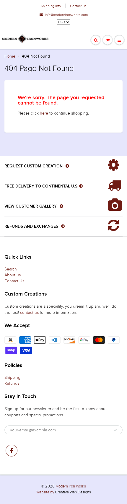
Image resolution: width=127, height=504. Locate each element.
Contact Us (78, 6)
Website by (45, 492)
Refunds (11, 383)
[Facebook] (11, 450)
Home (9, 56)
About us (12, 275)
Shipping (12, 377)
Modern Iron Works (71, 486)
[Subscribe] (115, 430)
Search (10, 269)
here (44, 113)
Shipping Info (51, 6)
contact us (29, 312)
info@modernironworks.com (66, 15)
